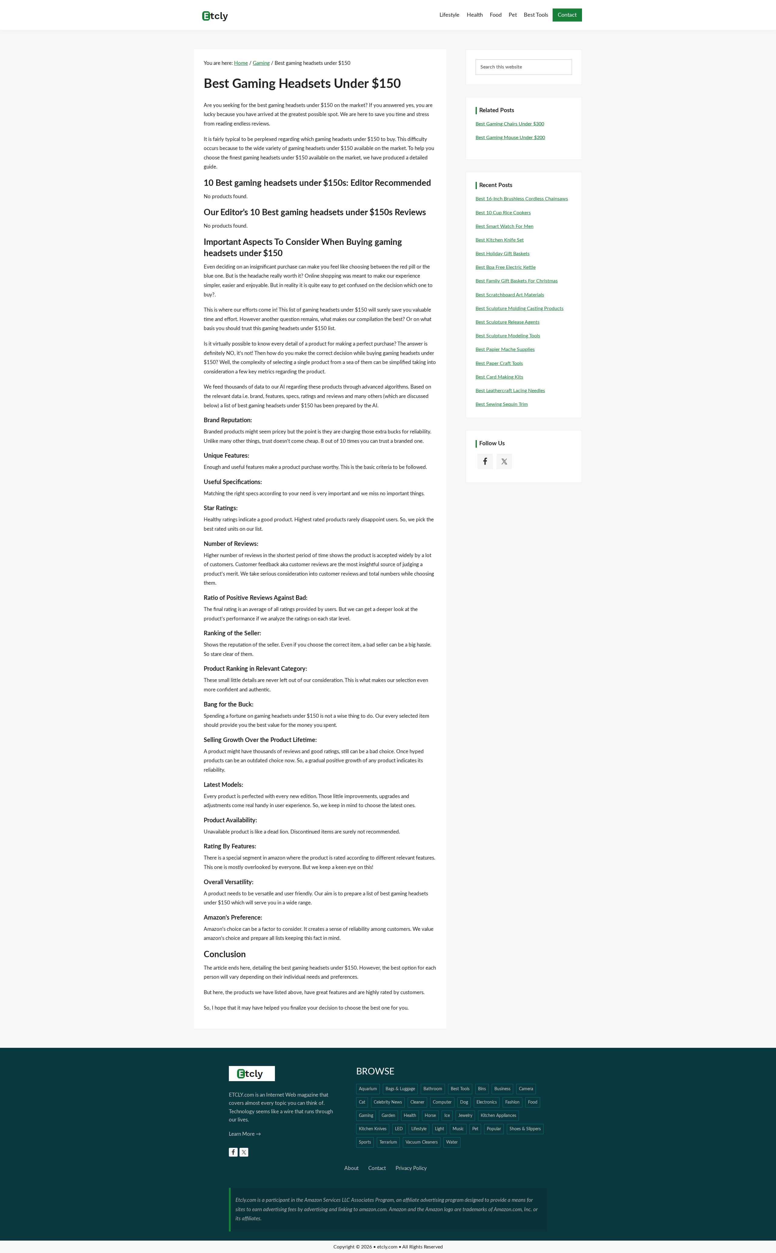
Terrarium (388, 1142)
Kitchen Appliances (498, 1116)
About (351, 1168)
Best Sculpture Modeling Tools (508, 335)
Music (458, 1129)
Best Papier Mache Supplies (505, 349)
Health (410, 1116)
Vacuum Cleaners (422, 1142)
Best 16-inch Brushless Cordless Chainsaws (522, 198)
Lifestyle (418, 1129)
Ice (447, 1116)
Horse (430, 1116)
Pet (475, 1129)
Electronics (487, 1102)
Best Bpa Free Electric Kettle (506, 267)
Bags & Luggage (400, 1089)
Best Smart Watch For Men (505, 226)
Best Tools (460, 1089)
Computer (442, 1102)
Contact (377, 1168)
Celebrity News (388, 1102)
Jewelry (465, 1116)
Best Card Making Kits (499, 377)
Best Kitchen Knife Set (500, 240)
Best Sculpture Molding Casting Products (520, 308)
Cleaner (417, 1102)
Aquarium (368, 1089)
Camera (526, 1089)
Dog (464, 1102)
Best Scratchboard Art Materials (510, 294)
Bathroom (432, 1089)
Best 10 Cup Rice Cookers (503, 212)
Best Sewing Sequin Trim (502, 404)
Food (532, 1102)
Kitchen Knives (372, 1129)
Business (502, 1089)
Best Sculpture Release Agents (508, 322)
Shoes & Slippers (525, 1129)
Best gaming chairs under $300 (510, 124)
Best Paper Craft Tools (499, 363)
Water (452, 1142)
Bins (482, 1089)
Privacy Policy (411, 1168)
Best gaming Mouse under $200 (510, 137)
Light (439, 1129)
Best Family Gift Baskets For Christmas (517, 281)
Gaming (366, 1116)
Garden (388, 1116)
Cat (362, 1102)
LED (399, 1129)
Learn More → (245, 1134)
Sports (365, 1142)
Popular (494, 1129)
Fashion (512, 1102)
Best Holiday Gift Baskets (503, 253)
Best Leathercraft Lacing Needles (510, 390)
